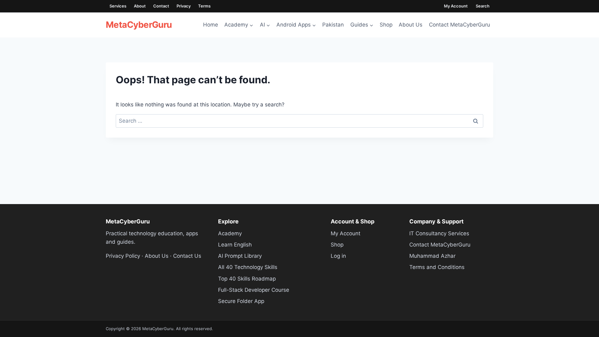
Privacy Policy (123, 256)
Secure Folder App (241, 301)
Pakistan (333, 25)
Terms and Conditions (437, 267)
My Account (456, 5)
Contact (161, 5)
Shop (386, 25)
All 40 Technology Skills (247, 267)
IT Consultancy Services (439, 233)
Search (482, 5)
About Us (410, 25)
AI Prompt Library (240, 256)
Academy (230, 233)
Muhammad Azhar (432, 256)
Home (210, 25)
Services (118, 5)
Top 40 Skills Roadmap (247, 279)
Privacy (184, 5)
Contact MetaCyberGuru (459, 25)
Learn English (235, 245)
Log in (338, 256)
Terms (204, 5)
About (140, 5)
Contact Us (187, 256)
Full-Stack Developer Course (253, 290)
